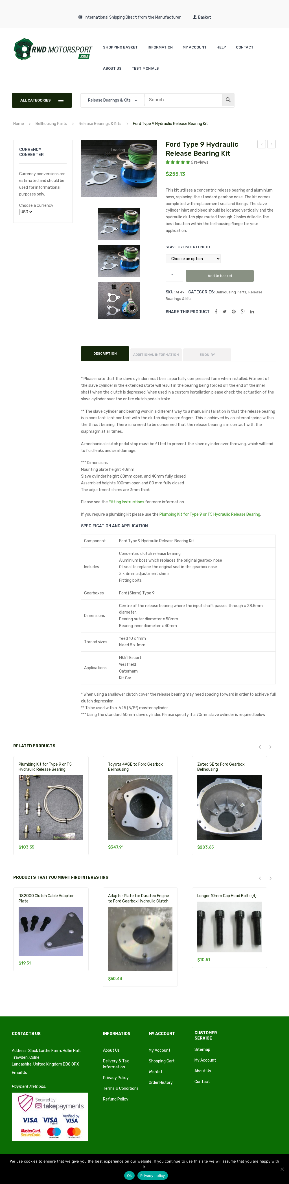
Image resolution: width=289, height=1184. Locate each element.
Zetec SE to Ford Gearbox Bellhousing (221, 767)
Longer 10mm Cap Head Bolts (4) (227, 895)
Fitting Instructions (126, 502)
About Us (111, 1050)
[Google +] (243, 311)
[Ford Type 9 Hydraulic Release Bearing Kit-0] (119, 224)
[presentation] (262, 747)
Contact (202, 1081)
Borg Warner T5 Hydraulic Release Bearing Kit (272, 145)
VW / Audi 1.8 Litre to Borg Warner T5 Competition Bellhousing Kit (262, 145)
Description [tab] (105, 353)
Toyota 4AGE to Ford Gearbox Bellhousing (135, 767)
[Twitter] (224, 311)
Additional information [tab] (156, 355)
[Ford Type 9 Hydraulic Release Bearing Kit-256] (119, 300)
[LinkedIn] (252, 311)
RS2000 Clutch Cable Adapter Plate (46, 898)
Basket (204, 17)
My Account (159, 1050)
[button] (178, 162)
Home (18, 123)
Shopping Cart (162, 1061)
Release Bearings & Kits (100, 123)
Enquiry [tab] (207, 355)
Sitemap (202, 1049)
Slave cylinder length (188, 247)
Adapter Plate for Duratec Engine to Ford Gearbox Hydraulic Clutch (138, 898)
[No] (282, 1169)
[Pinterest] (234, 311)
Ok (129, 1175)
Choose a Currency (36, 205)
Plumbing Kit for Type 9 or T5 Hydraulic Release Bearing (209, 514)
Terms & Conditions (121, 1088)
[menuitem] (120, 47)
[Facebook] (216, 311)
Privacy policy (152, 1175)
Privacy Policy (116, 1077)
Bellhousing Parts (51, 123)
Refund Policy (115, 1099)
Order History (161, 1082)
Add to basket (220, 276)
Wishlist (156, 1071)
